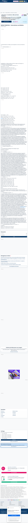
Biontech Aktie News (12, 492)
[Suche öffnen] (24, 1)
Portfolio (2, 416)
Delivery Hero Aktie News (9, 496)
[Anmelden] (26, 1)
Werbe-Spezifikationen (12, 504)
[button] (16, 1)
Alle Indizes (14, 412)
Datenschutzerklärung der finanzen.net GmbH (14, 520)
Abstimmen (14, 439)
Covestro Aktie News (12, 494)
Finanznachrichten (10, 486)
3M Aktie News (12, 497)
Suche (14, 236)
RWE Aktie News (13, 491)
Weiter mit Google (14, 515)
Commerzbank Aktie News (8, 490)
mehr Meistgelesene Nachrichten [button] (14, 266)
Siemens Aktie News (18, 494)
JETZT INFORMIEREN (14, 472)
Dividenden (14, 415)
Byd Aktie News (7, 492)
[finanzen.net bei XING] (16, 500)
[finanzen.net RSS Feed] (19, 500)
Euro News (18, 487)
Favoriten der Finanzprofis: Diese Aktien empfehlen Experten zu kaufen (11, 264)
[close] (19, 508)
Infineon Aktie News (3, 491)
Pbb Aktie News (2, 497)
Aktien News (5, 486)
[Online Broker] (5, 1)
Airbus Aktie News (3, 492)
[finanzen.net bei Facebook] (10, 500)
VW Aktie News (16, 497)
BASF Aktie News (23, 488)
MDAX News (17, 486)
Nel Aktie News (12, 495)
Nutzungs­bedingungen (21, 505)
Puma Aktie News (3, 495)
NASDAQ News (7, 487)
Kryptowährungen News (23, 487)
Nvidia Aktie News (6, 488)
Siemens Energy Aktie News (14, 489)
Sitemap (2, 505)
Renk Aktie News (18, 491)
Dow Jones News (3, 487)
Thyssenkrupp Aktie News (19, 492)
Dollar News (14, 487)
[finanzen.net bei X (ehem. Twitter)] (13, 500)
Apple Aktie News (3, 490)
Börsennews (2, 486)
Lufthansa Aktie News (23, 491)
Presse (1, 504)
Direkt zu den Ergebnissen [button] (14, 441)
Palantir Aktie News (7, 494)
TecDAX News (21, 486)
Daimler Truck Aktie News (18, 495)
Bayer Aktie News (3, 489)
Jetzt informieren (6, 21)
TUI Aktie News (20, 489)
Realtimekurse (3, 412)
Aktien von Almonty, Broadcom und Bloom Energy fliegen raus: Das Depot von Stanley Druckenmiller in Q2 (13, 259)
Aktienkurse (2, 411)
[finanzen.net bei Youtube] (11, 500)
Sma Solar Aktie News (3, 496)
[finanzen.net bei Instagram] (8, 500)
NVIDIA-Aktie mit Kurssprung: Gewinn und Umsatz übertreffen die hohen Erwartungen (13, 257)
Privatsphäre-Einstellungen (21, 506)
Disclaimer (19, 504)
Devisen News (11, 487)
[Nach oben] (26, 522)
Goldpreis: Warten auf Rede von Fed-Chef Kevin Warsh (8, 263)
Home (1, 12)
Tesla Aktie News (18, 488)
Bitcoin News (2, 488)
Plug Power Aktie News (15, 490)
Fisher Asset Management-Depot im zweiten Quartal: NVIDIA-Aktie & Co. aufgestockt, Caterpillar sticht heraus (13, 261)
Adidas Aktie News (7, 495)
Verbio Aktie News (7, 497)
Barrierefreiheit (20, 507)
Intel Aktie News (3, 494)
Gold (1, 118)
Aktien (4, 12)
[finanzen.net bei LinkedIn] (14, 500)
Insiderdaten (2, 415)
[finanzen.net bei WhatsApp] (18, 500)
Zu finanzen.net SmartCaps (14, 351)
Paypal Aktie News (8, 491)
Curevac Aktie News (24, 494)
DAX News (14, 486)
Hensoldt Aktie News (21, 490)
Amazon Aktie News (7, 489)
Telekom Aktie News (21, 496)
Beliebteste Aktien (15, 411)
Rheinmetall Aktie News (12, 488)
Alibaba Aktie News (15, 496)
